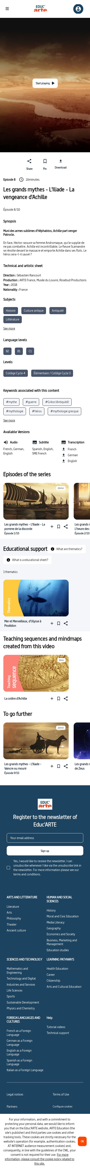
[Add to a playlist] (52, 526)
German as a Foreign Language (19, 1042)
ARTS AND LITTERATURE (22, 897)
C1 (30, 351)
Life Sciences (14, 990)
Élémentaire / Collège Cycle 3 (52, 373)
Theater (12, 924)
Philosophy (14, 918)
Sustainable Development (23, 1002)
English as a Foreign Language (19, 1052)
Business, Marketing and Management (62, 942)
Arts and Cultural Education (64, 986)
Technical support (58, 1033)
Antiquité (58, 310)
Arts (9, 912)
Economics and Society (61, 934)
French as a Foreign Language (19, 1032)
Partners (12, 1106)
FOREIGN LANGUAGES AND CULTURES (23, 1020)
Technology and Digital (21, 978)
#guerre (31, 402)
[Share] (65, 526)
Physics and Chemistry (21, 1008)
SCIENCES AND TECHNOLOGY (24, 959)
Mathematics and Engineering (17, 970)
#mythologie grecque (64, 411)
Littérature (12, 319)
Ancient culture (16, 930)
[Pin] (58, 526)
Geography (54, 928)
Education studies (58, 950)
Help (50, 1018)
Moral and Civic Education (63, 916)
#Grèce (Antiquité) (57, 402)
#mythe (11, 402)
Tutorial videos (56, 1027)
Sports (11, 996)
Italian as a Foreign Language (25, 1070)
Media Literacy (55, 922)
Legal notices (15, 1094)
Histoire (10, 310)
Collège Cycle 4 (15, 373)
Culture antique (34, 310)
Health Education (57, 968)
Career (51, 974)
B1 (18, 351)
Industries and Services (21, 984)
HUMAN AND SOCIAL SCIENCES (59, 899)
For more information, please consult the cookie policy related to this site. (39, 1159)
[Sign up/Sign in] (78, 9)
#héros (37, 411)
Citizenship (53, 980)
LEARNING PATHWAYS (60, 959)
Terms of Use (61, 1094)
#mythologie (14, 411)
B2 (7, 351)
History (51, 910)
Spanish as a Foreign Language (19, 1062)
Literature (13, 906)
